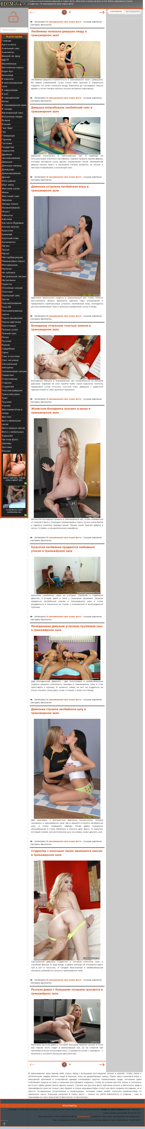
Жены (5, 193)
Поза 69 (6, 307)
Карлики (7, 219)
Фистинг (6, 417)
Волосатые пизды (12, 117)
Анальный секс (11, 49)
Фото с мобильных (13, 432)
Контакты (70, 1105)
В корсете (8, 79)
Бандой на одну (11, 56)
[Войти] (13, 17)
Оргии (5, 299)
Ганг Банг (7, 128)
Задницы (7, 200)
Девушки (7, 162)
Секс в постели (11, 356)
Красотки (7, 231)
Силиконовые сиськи (14, 371)
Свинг (5, 353)
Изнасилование (11, 208)
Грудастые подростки (8, 149)
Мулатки (7, 269)
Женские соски (11, 189)
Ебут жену (8, 185)
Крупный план (10, 238)
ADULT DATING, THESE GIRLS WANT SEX (14, 479)
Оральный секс (11, 296)
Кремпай (7, 235)
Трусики (6, 402)
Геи (4, 132)
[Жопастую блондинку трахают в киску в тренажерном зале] (67, 468)
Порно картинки (11, 322)
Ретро (5, 337)
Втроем (6, 124)
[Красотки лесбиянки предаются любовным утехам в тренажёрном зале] (67, 575)
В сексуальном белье (10, 100)
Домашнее (8, 170)
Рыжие (6, 345)
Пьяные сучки (10, 330)
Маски (5, 254)
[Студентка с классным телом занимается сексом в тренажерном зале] (67, 910)
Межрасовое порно (13, 261)
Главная (6, 41)
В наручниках (10, 90)
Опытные (7, 292)
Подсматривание (11, 303)
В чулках (7, 109)
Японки (6, 451)
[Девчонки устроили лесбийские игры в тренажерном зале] (67, 246)
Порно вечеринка (12, 318)
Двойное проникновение (11, 156)
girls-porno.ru (83, 1116)
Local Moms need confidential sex (14, 511)
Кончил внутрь (10, 227)
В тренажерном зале (14, 105)
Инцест (6, 212)
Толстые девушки (12, 391)
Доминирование (11, 173)
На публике (8, 273)
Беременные (9, 64)
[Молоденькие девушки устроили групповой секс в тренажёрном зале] (67, 658)
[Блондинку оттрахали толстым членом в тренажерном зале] (67, 357)
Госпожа (7, 143)
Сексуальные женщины (9, 366)
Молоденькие (10, 265)
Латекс (6, 246)
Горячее (6, 140)
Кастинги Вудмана (12, 223)
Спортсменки (9, 379)
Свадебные (8, 349)
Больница (7, 75)
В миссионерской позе (12, 85)
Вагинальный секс (12, 113)
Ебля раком (8, 181)
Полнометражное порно (12, 313)
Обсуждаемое (133, 11)
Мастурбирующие (12, 257)
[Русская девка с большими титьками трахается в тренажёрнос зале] (67, 1021)
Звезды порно (10, 204)
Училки (6, 406)
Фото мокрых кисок (13, 428)
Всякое (6, 121)
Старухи (6, 383)
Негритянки (8, 280)
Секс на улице (10, 360)
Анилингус (8, 52)
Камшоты (7, 215)
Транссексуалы (11, 394)
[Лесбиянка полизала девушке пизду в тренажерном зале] (67, 59)
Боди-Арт (7, 71)
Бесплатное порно (13, 68)
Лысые (5, 250)
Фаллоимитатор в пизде (12, 411)
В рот (5, 94)
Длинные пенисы (12, 166)
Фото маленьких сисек (11, 422)
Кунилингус (9, 242)
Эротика (7, 447)
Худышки (7, 436)
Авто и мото (9, 45)
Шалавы (6, 443)
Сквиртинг (8, 375)
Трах (4, 398)
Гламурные (8, 136)
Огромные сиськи (12, 288)
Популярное (116, 11)
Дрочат (6, 177)
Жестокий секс (10, 196)
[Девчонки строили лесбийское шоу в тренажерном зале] (67, 769)
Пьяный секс (9, 334)
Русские (6, 341)
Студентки (8, 387)
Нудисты (7, 284)
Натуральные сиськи (14, 277)
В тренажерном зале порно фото (63, 22)
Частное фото (10, 440)
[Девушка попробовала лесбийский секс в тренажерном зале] (67, 135)
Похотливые (9, 326)
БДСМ (5, 60)
